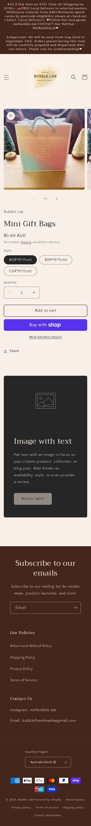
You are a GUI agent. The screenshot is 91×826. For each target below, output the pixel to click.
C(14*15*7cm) (20, 271)
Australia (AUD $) (43, 762)
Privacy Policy (21, 669)
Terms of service (47, 807)
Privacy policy (21, 807)
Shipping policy (73, 807)
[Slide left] (34, 199)
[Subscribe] (75, 608)
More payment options (45, 337)
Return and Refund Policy (31, 646)
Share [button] (14, 351)
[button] (6, 77)
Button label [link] (32, 498)
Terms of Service (23, 680)
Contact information (48, 815)
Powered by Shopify (47, 799)
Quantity (10, 282)
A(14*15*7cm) (20, 260)
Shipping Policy (22, 658)
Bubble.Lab (25, 799)
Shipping (25, 242)
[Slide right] (56, 199)
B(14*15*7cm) (56, 260)
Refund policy (75, 799)
